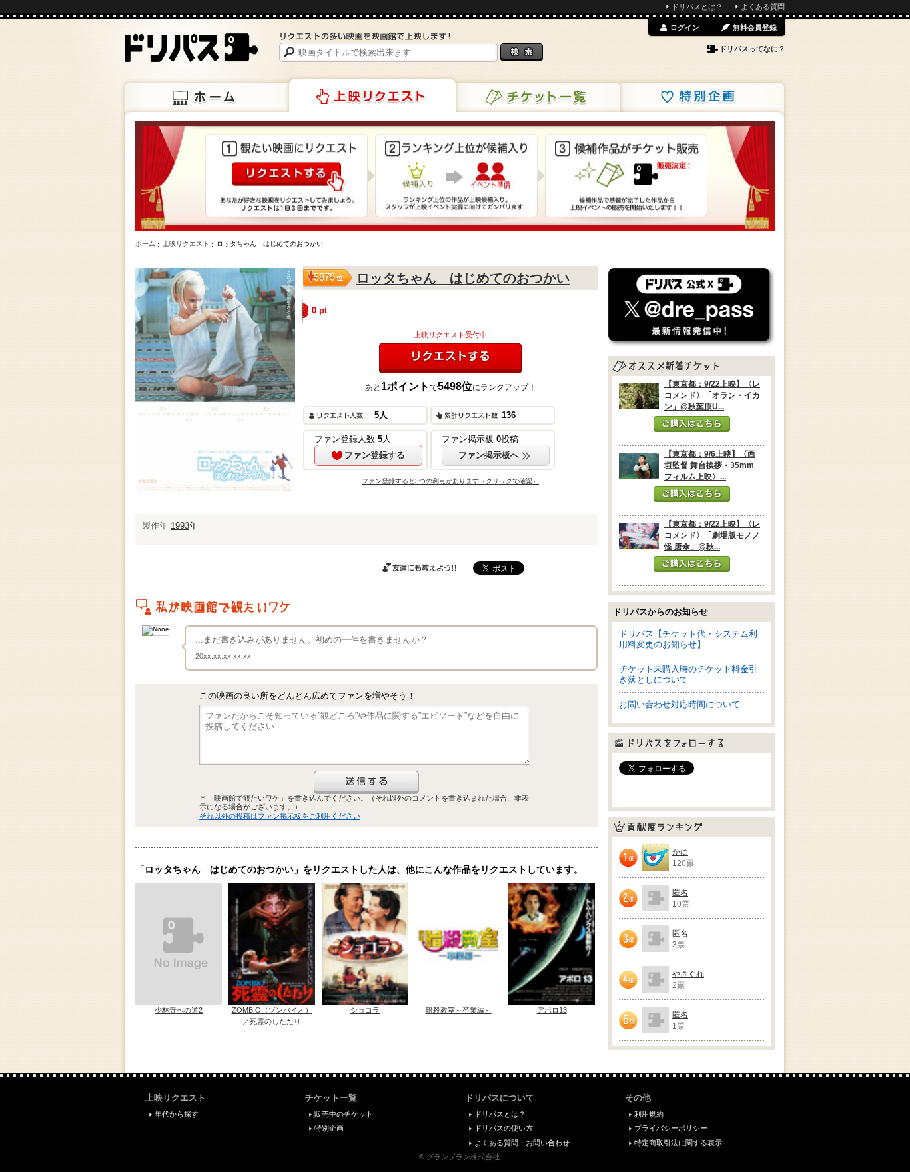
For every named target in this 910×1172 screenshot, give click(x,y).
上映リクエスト (372, 96)
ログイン (684, 27)
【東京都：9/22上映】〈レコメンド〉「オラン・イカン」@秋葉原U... (712, 395)
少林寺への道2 (179, 1010)
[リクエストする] (450, 358)
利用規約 (649, 1114)
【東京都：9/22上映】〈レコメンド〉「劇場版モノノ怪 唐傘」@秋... (712, 535)
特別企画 (700, 97)
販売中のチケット (343, 1114)
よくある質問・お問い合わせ (522, 1143)
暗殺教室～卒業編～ (459, 1010)
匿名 (680, 892)
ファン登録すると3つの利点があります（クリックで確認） (450, 481)
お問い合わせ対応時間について (679, 704)
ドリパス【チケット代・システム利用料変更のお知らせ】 (688, 639)
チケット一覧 (537, 97)
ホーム (207, 97)
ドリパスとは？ (697, 7)
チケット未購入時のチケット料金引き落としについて (688, 674)
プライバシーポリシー (670, 1128)
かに (680, 852)
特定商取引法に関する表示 (678, 1143)
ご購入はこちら (692, 424)
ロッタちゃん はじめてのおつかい (463, 278)
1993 (180, 526)
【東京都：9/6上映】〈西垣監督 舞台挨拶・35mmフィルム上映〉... (709, 465)
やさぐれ (688, 974)
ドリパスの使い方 (503, 1128)
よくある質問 (763, 7)
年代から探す (177, 1114)
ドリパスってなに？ (752, 49)
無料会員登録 (755, 27)
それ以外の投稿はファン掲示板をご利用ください (279, 816)
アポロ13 (552, 1010)
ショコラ (365, 1010)
